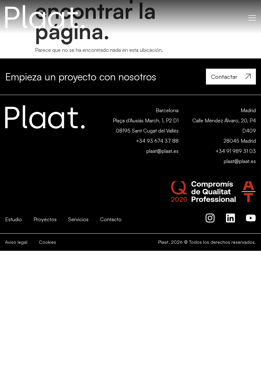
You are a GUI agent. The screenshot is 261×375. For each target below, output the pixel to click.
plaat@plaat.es (162, 151)
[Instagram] (210, 218)
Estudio (13, 219)
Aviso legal (16, 242)
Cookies (47, 242)
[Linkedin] (230, 218)
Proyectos (45, 219)
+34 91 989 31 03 (235, 151)
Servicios (78, 219)
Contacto (111, 219)
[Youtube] (251, 218)
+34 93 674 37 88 (157, 141)
